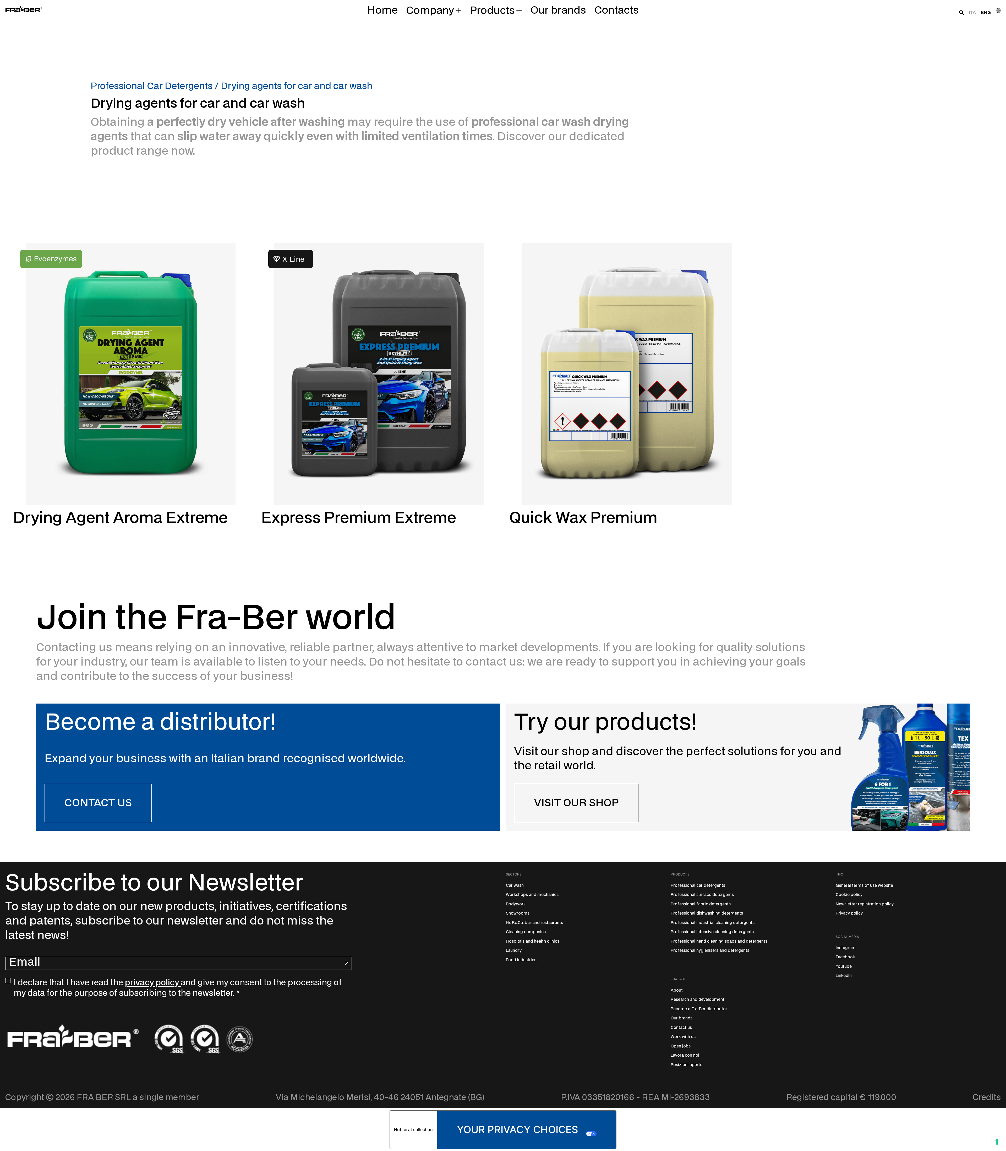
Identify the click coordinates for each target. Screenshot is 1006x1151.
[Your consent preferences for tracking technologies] (997, 1142)
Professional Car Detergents (151, 86)
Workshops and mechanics (532, 895)
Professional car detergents (698, 886)
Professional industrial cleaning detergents (712, 923)
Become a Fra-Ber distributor (699, 1009)
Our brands (681, 1018)
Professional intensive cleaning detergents (712, 932)
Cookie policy (849, 895)
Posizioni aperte (686, 1065)
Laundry (514, 951)
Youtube (844, 967)
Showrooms (517, 913)
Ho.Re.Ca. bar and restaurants (534, 923)
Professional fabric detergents (701, 904)
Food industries (521, 960)
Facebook (845, 957)
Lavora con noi (685, 1055)
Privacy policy (849, 913)
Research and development (697, 1000)
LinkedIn (844, 976)
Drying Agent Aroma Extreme (120, 518)
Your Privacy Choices (517, 1129)
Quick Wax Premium (583, 518)
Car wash (515, 886)
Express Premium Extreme (358, 518)
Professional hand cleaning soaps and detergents (719, 941)
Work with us (683, 1037)
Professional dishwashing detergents (707, 913)
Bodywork (516, 904)
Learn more (44, 547)
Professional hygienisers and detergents (710, 951)
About (677, 990)
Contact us (681, 1028)
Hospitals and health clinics (532, 941)
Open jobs (681, 1046)
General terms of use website (864, 886)
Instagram (846, 948)
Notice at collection (413, 1129)
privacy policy (153, 983)
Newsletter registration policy (865, 904)
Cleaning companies (526, 932)
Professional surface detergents (702, 895)
